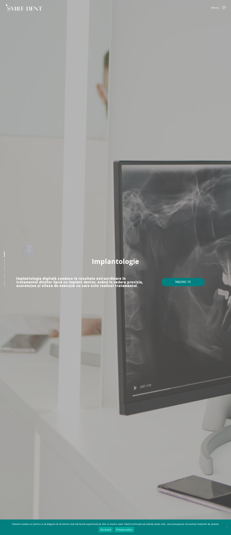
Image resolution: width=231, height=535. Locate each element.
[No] (226, 527)
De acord (106, 529)
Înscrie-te (183, 282)
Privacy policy (124, 529)
